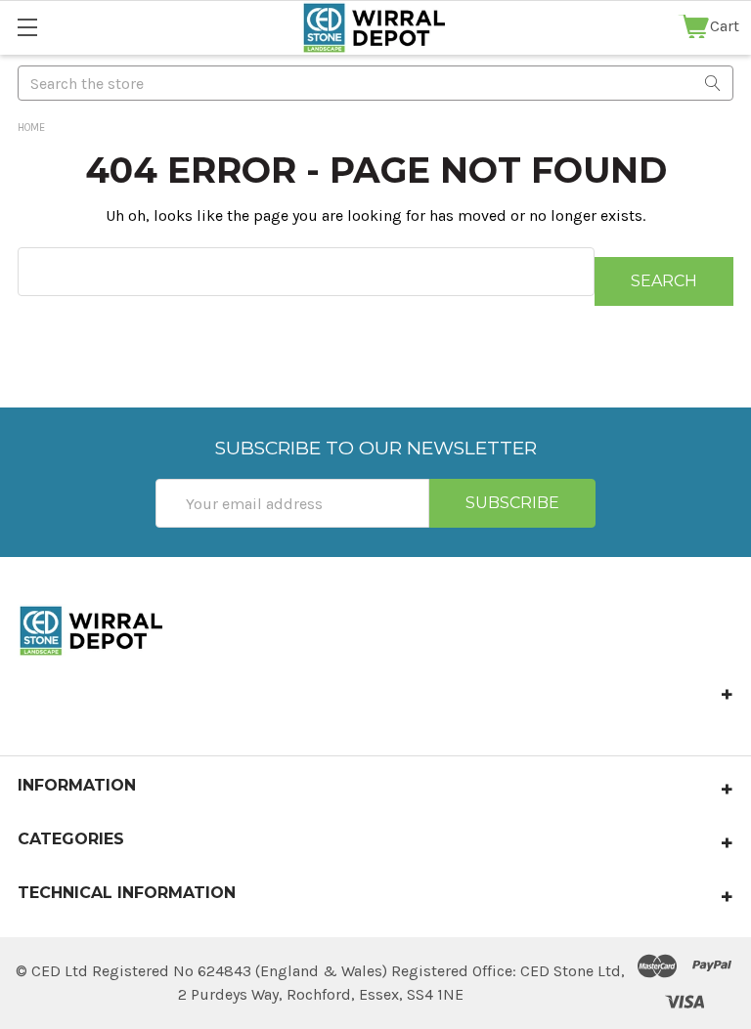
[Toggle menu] (27, 27)
